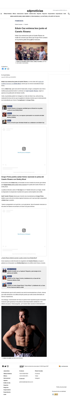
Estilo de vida (32, 13)
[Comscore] (63, 366)
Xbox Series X (26, 16)
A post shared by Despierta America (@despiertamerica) (24, 253)
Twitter (36, 375)
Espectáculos (59, 13)
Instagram (37, 378)
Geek (64, 13)
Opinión (26, 13)
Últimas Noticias (8, 13)
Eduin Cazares (18, 24)
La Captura (43, 16)
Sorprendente (51, 13)
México (14, 13)
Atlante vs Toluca (54, 16)
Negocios (44, 13)
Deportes (39, 13)
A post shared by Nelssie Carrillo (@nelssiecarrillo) (23, 172)
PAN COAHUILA (35, 16)
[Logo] (35, 11)
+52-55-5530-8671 (23, 375)
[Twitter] (5, 68)
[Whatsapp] (8, 68)
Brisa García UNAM (15, 16)
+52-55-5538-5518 (23, 373)
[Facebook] (2, 68)
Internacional (20, 13)
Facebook (37, 373)
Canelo (26, 24)
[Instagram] (8, 366)
